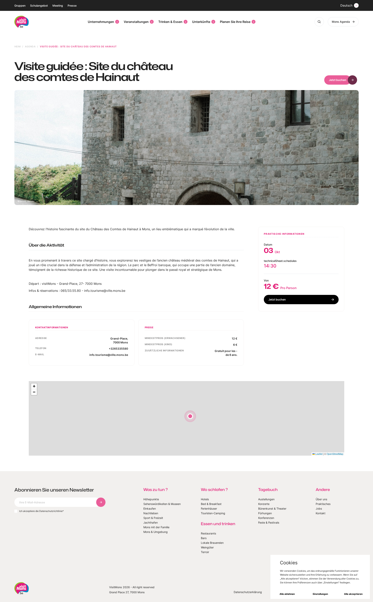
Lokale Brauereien (212, 542)
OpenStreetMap (335, 453)
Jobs (319, 508)
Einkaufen (149, 508)
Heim (17, 46)
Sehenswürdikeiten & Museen (162, 504)
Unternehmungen (101, 22)
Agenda (30, 46)
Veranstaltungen (136, 22)
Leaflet (318, 453)
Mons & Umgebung (155, 531)
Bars (204, 538)
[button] (190, 416)
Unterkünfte (201, 22)
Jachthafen (150, 522)
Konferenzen (266, 517)
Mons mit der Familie (156, 527)
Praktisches (323, 504)
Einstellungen (320, 593)
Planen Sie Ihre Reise (235, 22)
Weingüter (207, 547)
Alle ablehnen (287, 593)
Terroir (205, 552)
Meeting (57, 5)
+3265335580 (118, 348)
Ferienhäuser (209, 508)
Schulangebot (39, 5)
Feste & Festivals (268, 522)
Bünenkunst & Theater (272, 508)
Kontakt (320, 513)
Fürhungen (265, 513)
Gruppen (19, 5)
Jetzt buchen (337, 80)
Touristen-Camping (213, 513)
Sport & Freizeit (153, 517)
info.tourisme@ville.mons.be (108, 354)
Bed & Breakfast (211, 504)
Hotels (205, 499)
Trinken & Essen (170, 22)
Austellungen (266, 499)
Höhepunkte (151, 499)
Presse (72, 5)
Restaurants (208, 533)
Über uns (321, 499)
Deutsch (346, 5)
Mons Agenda (341, 21)
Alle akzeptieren (353, 593)
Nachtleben (150, 513)
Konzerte (263, 504)
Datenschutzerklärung (248, 592)
